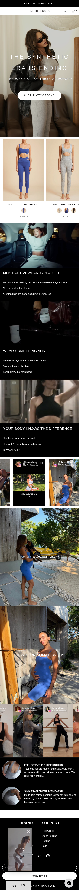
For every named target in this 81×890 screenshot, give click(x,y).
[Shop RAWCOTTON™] (39, 557)
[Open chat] (68, 883)
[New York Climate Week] (39, 655)
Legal (45, 846)
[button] (21, 482)
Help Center (48, 831)
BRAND (26, 823)
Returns (46, 841)
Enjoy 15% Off (39, 875)
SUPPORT (51, 823)
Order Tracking (49, 836)
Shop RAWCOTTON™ (39, 95)
